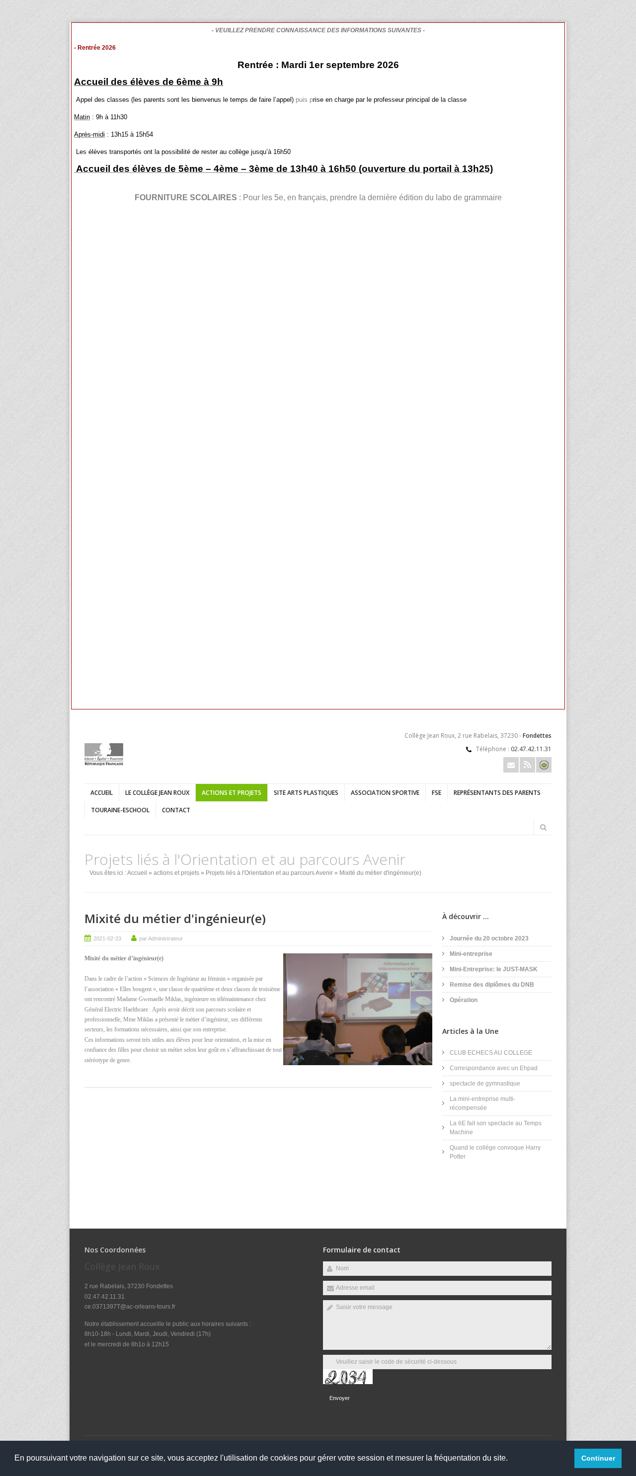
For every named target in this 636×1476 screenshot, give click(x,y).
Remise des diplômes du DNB (492, 984)
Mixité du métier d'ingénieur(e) (175, 918)
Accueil (101, 792)
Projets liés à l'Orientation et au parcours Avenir (269, 872)
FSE (436, 792)
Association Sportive (385, 792)
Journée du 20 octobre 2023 (489, 938)
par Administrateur (161, 938)
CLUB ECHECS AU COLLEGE (491, 1052)
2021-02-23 (107, 938)
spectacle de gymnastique (485, 1083)
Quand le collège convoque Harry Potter (495, 1152)
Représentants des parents (497, 792)
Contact (176, 810)
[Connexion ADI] (544, 765)
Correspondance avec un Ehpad (494, 1068)
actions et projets (231, 792)
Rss (527, 765)
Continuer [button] (598, 1458)
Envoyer (339, 1398)
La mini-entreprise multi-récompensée (482, 1103)
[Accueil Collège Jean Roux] (103, 763)
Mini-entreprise (471, 953)
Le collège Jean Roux (157, 792)
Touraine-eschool (120, 810)
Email (511, 765)
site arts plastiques (306, 792)
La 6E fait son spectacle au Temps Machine (496, 1128)
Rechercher (543, 827)
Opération (463, 1000)
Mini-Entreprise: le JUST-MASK (494, 969)
